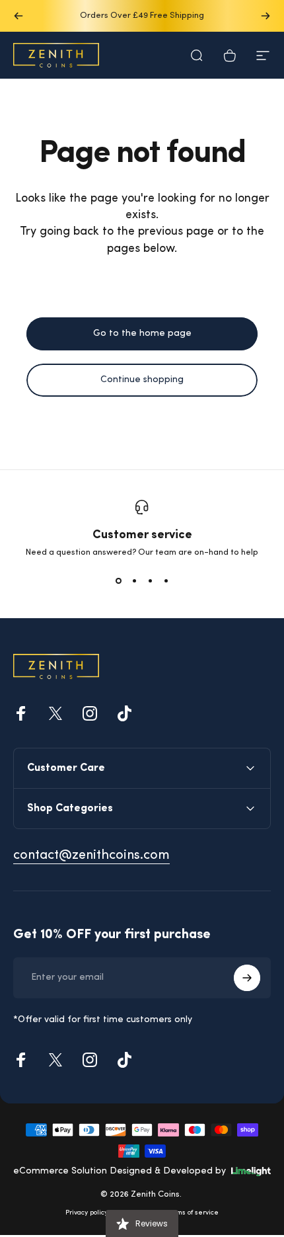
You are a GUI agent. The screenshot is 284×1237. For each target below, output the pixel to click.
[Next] (265, 16)
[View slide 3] (150, 580)
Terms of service (192, 1213)
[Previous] (18, 16)
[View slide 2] (134, 580)
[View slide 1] (118, 580)
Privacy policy (86, 1213)
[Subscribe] (247, 978)
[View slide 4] (166, 580)
